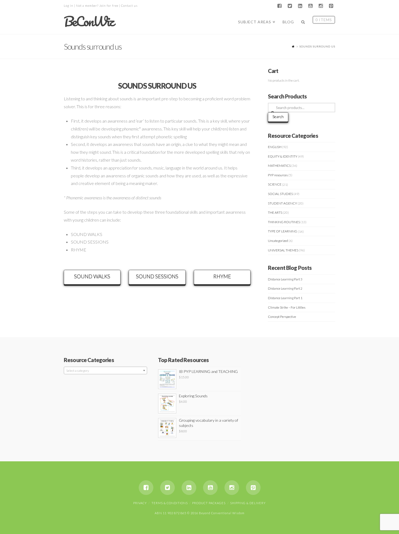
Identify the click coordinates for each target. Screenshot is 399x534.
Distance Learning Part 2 (285, 288)
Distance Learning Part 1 (285, 298)
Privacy (140, 503)
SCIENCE (274, 184)
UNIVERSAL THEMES (283, 250)
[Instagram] (320, 6)
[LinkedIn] (300, 6)
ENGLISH (274, 147)
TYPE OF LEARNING (282, 231)
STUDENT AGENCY (282, 203)
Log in (68, 5)
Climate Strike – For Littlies (286, 307)
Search (278, 116)
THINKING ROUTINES (284, 222)
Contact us (129, 5)
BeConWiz (88, 21)
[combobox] (105, 370)
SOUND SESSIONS (157, 276)
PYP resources (278, 175)
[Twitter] (289, 6)
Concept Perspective (282, 317)
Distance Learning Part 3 (285, 279)
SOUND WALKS (92, 276)
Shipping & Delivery (248, 503)
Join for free (108, 5)
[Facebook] (279, 6)
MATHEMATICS (279, 166)
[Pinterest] (331, 6)
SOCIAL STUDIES (280, 194)
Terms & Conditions (169, 503)
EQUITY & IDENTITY (282, 156)
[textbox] (105, 371)
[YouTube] (310, 6)
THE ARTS (275, 212)
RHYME (222, 276)
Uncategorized (278, 241)
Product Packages (209, 503)
